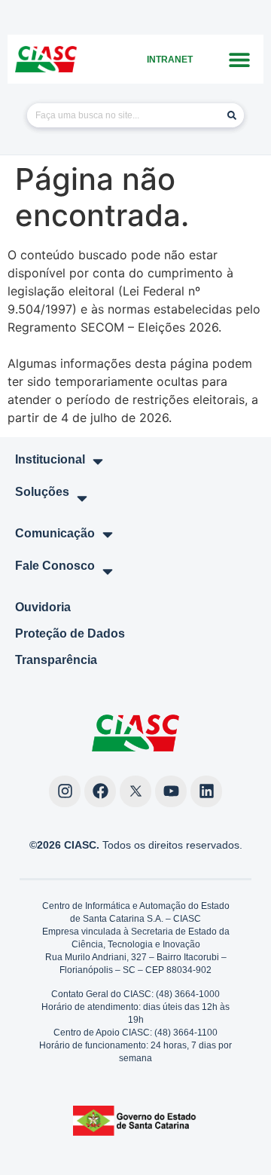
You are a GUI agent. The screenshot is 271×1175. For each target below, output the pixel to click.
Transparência (56, 659)
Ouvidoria (43, 607)
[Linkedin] (206, 791)
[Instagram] (65, 791)
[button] (239, 59)
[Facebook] (100, 791)
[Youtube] (171, 791)
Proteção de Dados (70, 633)
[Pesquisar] (232, 115)
